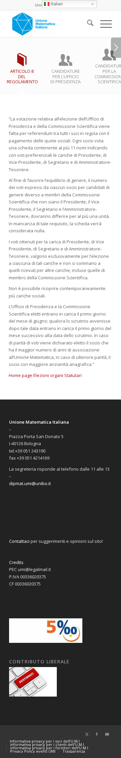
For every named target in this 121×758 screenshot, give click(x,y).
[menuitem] (86, 23)
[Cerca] (86, 23)
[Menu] (102, 23)
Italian (56, 3)
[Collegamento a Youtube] (107, 734)
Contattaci (19, 541)
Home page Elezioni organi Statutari (45, 375)
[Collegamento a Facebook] (97, 734)
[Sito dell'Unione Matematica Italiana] (50, 23)
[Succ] (116, 48)
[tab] (22, 71)
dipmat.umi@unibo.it (30, 483)
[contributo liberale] (33, 695)
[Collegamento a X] (87, 734)
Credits (16, 562)
